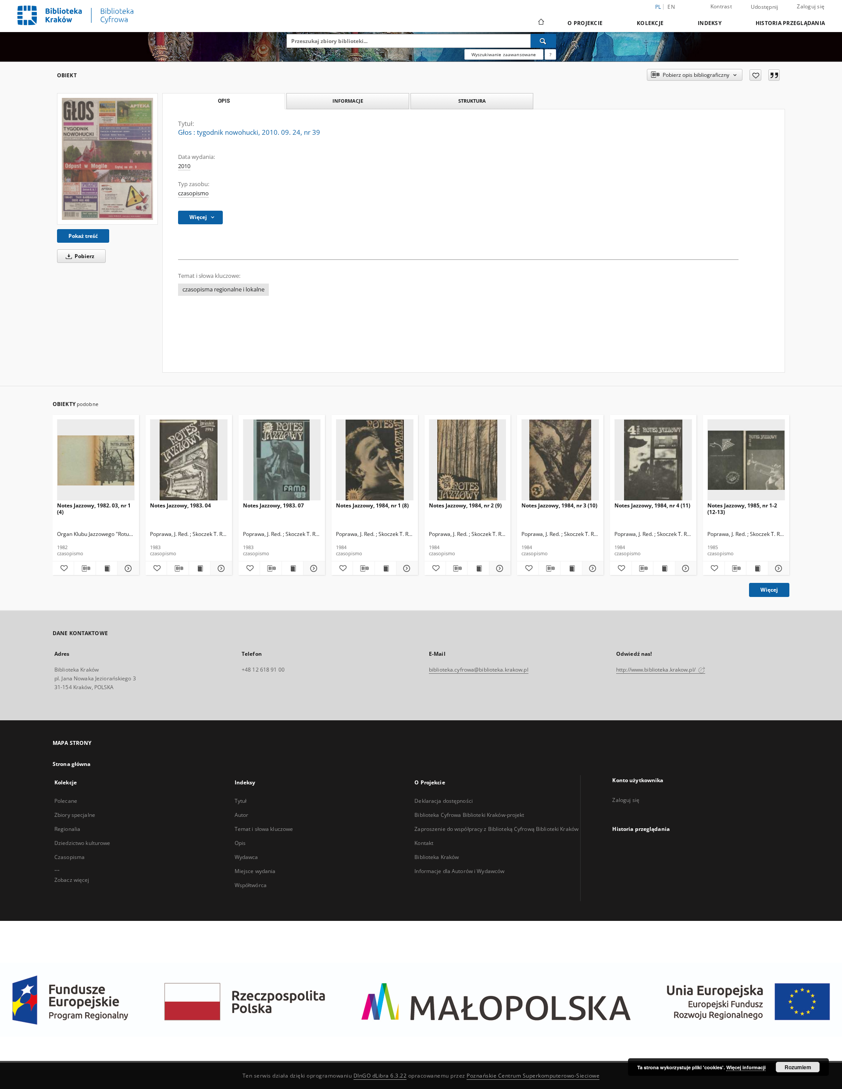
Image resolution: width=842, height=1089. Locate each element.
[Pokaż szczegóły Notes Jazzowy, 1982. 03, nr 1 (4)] (126, 568)
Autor (242, 815)
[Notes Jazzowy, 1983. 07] (281, 460)
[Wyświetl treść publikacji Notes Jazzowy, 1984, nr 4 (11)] (663, 568)
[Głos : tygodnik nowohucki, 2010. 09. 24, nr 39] (107, 158)
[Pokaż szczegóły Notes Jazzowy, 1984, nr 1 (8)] (405, 568)
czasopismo (193, 193)
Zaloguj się (810, 6)
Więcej (769, 589)
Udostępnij (764, 7)
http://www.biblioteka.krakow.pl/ (656, 669)
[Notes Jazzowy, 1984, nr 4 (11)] (653, 460)
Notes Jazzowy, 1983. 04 (180, 505)
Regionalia (67, 829)
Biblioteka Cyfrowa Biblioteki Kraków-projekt (469, 815)
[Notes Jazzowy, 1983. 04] (188, 460)
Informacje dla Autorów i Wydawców (459, 871)
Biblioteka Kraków (436, 857)
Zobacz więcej (71, 880)
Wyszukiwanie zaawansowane (503, 54)
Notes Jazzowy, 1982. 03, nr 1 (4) (94, 508)
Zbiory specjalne (74, 815)
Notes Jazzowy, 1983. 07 (273, 505)
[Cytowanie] (774, 75)
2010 (184, 166)
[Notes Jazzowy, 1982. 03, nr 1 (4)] (95, 460)
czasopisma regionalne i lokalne (223, 289)
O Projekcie (585, 23)
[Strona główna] (540, 22)
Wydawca (246, 857)
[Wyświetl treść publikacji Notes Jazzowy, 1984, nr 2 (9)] (478, 568)
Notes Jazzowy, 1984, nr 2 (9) (465, 505)
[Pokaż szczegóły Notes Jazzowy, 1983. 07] (312, 568)
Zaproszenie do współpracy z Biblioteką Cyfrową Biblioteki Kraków (496, 829)
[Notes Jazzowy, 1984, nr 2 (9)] (467, 460)
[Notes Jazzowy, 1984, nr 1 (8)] (374, 460)
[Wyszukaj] (543, 41)
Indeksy (709, 23)
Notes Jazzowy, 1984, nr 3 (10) (559, 505)
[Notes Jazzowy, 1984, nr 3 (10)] (560, 460)
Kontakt (423, 843)
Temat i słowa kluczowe (264, 829)
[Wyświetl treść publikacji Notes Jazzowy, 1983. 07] (292, 568)
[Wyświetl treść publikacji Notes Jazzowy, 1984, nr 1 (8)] (385, 568)
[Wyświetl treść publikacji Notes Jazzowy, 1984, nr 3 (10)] (571, 568)
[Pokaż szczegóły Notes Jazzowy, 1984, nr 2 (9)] (498, 568)
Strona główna (72, 764)
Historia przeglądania (790, 23)
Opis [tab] (224, 101)
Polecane (65, 801)
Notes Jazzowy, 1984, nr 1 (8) (372, 505)
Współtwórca (251, 885)
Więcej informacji (746, 1067)
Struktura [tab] (472, 100)
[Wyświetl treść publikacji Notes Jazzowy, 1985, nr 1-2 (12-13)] (756, 568)
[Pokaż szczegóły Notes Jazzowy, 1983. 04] (219, 568)
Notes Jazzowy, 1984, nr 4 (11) (652, 505)
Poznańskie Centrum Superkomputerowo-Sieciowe (533, 1075)
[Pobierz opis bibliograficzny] (84, 568)
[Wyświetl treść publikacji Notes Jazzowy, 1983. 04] (199, 568)
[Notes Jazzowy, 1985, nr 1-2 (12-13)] (746, 460)
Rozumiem (798, 1067)
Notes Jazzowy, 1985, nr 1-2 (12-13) (742, 508)
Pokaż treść (83, 236)
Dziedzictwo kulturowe (82, 843)
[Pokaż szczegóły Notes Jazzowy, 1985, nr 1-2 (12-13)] (777, 568)
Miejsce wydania (255, 871)
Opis (240, 843)
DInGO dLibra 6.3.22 (380, 1075)
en (671, 7)
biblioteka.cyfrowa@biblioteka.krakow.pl (478, 669)
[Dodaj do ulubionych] (755, 75)
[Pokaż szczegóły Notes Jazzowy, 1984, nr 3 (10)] (591, 568)
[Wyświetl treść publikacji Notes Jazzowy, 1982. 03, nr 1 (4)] (106, 568)
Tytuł (241, 801)
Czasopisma (69, 857)
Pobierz (83, 256)
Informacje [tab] (347, 100)
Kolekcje (650, 23)
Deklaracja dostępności (443, 801)
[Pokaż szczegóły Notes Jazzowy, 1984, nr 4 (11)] (684, 568)
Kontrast (721, 6)
